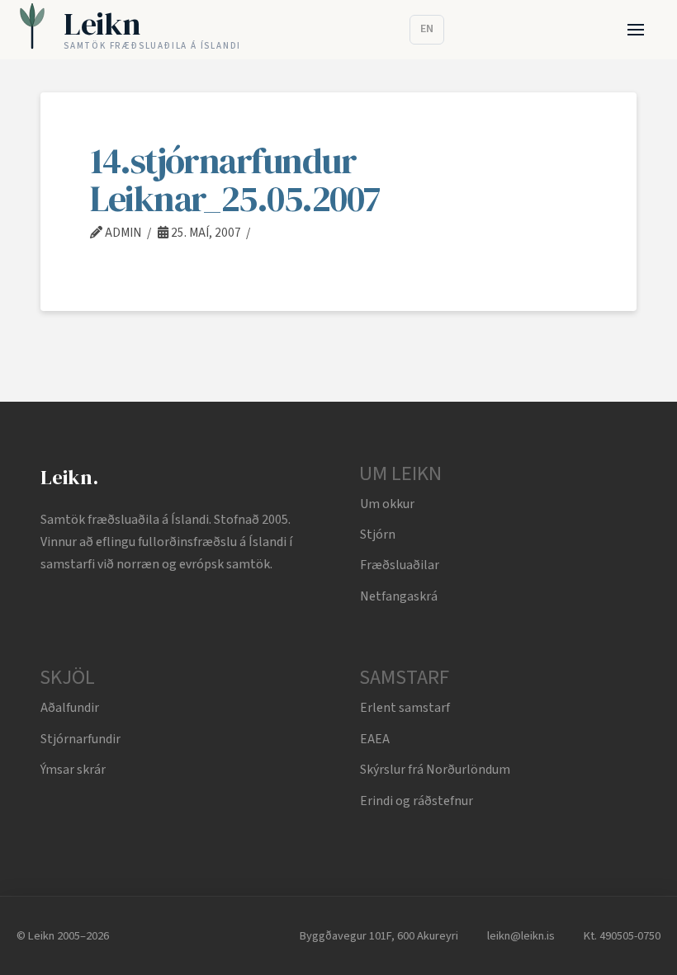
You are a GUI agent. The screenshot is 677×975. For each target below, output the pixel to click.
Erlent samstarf (405, 708)
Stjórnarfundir (80, 739)
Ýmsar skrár (73, 770)
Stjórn (377, 534)
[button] (636, 30)
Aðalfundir (69, 708)
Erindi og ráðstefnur (416, 801)
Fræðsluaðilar (399, 565)
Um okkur (387, 504)
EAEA (375, 739)
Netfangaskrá (399, 596)
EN (426, 29)
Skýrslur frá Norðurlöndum (435, 770)
